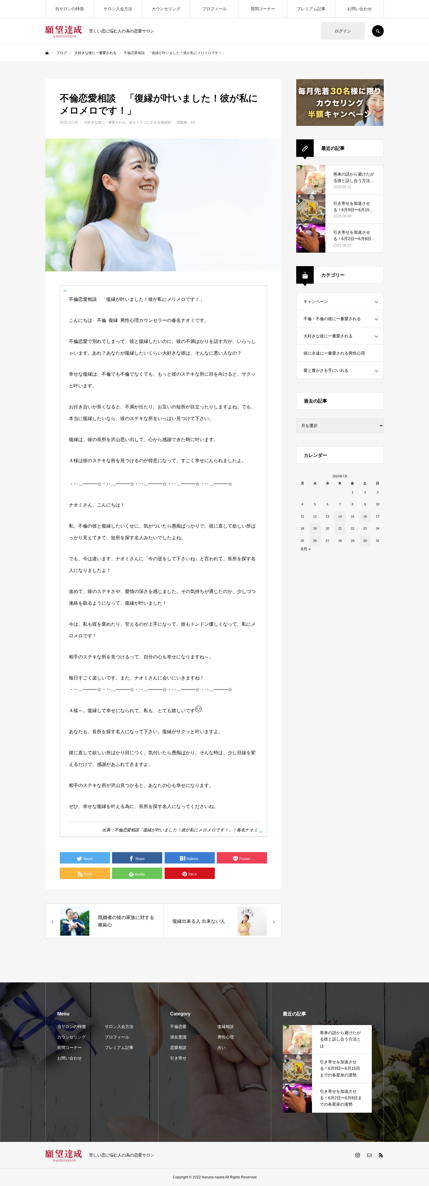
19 (315, 528)
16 (365, 516)
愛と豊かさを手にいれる (326, 370)
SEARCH (378, 31)
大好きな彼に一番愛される (105, 122)
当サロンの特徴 (69, 8)
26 (315, 540)
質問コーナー (263, 8)
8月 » (306, 549)
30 (365, 540)
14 (340, 516)
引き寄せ (178, 1058)
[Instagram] (357, 1155)
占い (221, 1047)
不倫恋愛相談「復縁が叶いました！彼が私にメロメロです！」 (173, 830)
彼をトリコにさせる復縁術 (150, 122)
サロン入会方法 (118, 8)
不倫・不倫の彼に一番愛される (332, 318)
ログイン (343, 31)
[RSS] (381, 1155)
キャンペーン (316, 301)
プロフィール (214, 8)
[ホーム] (47, 53)
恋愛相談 (178, 1047)
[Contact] (369, 1155)
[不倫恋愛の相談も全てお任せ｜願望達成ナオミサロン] (63, 31)
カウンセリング (166, 8)
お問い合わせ (359, 8)
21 (340, 528)
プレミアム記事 (311, 8)
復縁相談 (225, 1026)
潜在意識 (178, 1037)
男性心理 (225, 1037)
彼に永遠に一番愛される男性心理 (334, 353)
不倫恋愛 (178, 1026)
